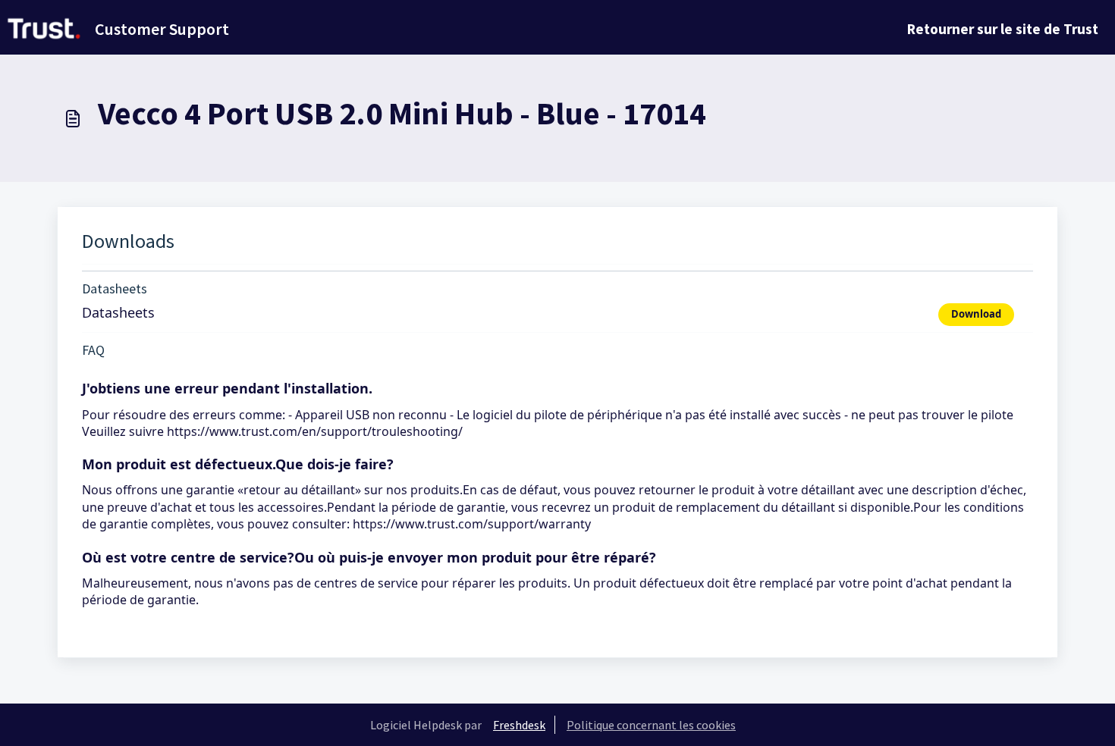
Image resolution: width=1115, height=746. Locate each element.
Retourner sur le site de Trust (1002, 29)
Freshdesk (519, 724)
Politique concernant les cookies (651, 724)
